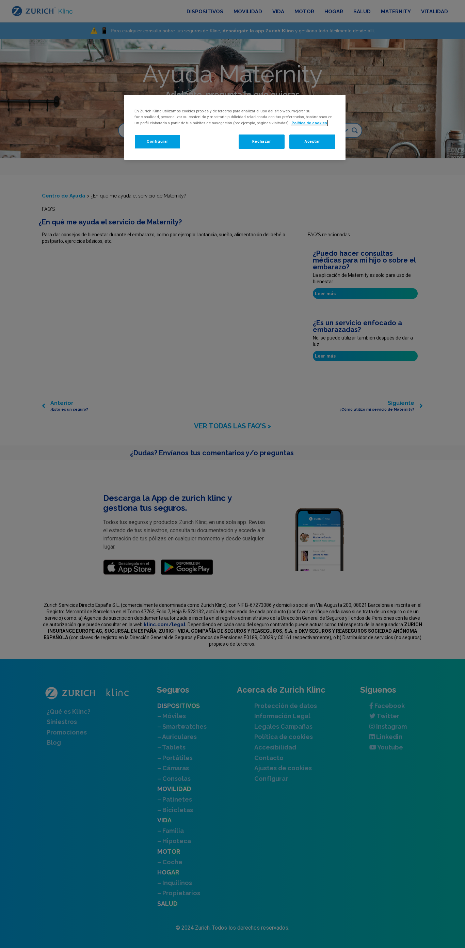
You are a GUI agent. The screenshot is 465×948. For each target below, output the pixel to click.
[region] (235, 127)
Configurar (157, 141)
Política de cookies (309, 123)
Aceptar (312, 141)
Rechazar (261, 141)
